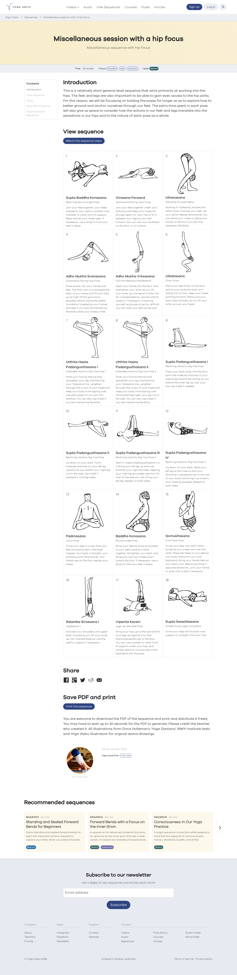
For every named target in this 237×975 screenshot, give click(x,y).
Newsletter (63, 941)
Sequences (127, 941)
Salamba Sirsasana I (82, 622)
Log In (211, 7)
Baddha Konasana (131, 536)
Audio (87, 7)
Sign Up (194, 7)
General (154, 69)
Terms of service (184, 959)
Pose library (160, 933)
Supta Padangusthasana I (187, 362)
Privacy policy (204, 959)
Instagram (63, 933)
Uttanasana (175, 197)
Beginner (31, 847)
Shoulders (112, 69)
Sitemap (94, 937)
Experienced (107, 847)
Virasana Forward (130, 197)
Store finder (192, 937)
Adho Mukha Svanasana (85, 276)
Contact (94, 933)
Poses (145, 7)
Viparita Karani (128, 622)
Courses (131, 7)
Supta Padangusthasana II (87, 453)
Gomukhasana (177, 536)
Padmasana (76, 536)
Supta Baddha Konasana (86, 197)
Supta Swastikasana (182, 621)
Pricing (28, 941)
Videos (71, 7)
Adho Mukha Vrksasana (135, 276)
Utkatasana (175, 276)
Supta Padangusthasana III (138, 453)
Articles (159, 7)
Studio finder (193, 933)
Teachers (29, 937)
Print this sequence (79, 706)
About (28, 933)
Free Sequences (108, 7)
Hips (122, 69)
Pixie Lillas (126, 756)
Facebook (63, 937)
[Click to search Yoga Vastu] (223, 7)
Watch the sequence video (84, 140)
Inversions (132, 69)
